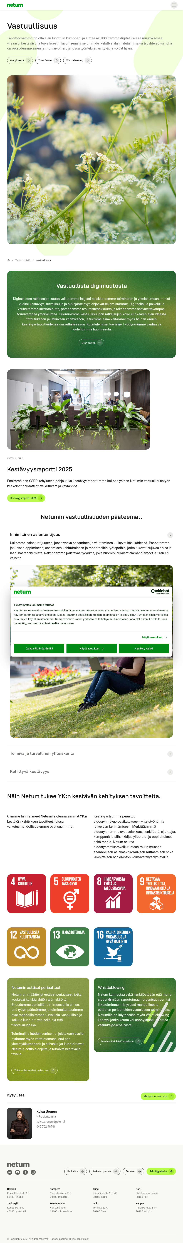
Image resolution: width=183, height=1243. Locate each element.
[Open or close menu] (174, 5)
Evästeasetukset (79, 1238)
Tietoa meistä (22, 260)
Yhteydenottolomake (155, 1096)
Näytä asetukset (152, 637)
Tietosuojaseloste (60, 1238)
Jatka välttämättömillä (39, 648)
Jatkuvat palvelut (102, 1171)
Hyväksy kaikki (144, 648)
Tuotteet (130, 1171)
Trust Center (45, 60)
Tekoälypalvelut (158, 1171)
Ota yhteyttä (17, 60)
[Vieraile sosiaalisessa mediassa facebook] (25, 1172)
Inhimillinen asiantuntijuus (35, 534)
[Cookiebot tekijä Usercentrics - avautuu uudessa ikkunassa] (153, 591)
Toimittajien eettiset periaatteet (31, 1070)
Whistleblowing (74, 60)
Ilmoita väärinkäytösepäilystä (117, 1041)
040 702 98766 (46, 1126)
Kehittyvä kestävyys (30, 771)
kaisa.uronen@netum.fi (51, 1121)
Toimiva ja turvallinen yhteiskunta (42, 753)
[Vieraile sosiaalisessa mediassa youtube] (17, 1172)
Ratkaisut (72, 1171)
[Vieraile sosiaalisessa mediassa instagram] (33, 1172)
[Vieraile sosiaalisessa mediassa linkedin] (9, 1172)
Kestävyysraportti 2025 (23, 498)
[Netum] (15, 5)
